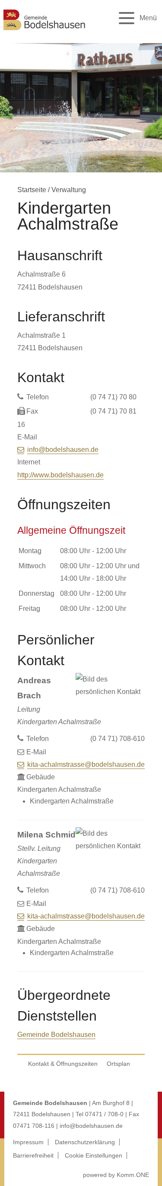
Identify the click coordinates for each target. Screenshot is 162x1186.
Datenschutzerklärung (85, 1142)
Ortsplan (118, 1063)
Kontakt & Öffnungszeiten (63, 1063)
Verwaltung (68, 189)
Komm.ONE (133, 1174)
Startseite (31, 189)
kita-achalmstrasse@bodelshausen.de (86, 764)
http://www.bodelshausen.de (60, 475)
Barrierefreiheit (33, 1155)
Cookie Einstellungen (93, 1155)
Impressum (28, 1142)
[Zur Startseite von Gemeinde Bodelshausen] (44, 31)
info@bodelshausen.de (62, 449)
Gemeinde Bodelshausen (56, 1034)
